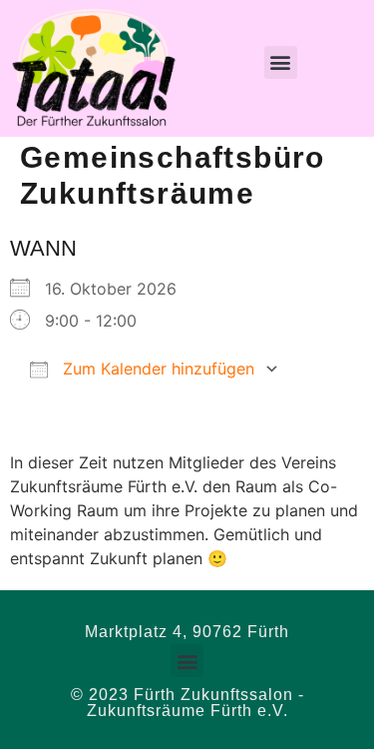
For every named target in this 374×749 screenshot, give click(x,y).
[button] (280, 62)
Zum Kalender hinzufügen (156, 368)
